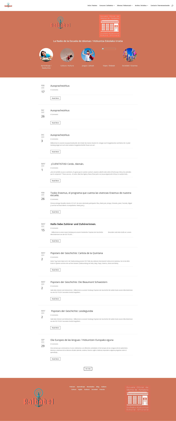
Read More (55, 98)
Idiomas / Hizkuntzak (124, 5)
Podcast (72, 387)
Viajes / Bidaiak (109, 66)
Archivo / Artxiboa (140, 5)
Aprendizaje (81, 387)
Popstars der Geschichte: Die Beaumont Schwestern (78, 282)
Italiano (103, 387)
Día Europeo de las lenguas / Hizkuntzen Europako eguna (81, 340)
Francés (102, 389)
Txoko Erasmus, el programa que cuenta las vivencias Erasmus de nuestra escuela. (90, 194)
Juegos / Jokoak (88, 66)
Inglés (80, 389)
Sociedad (95, 389)
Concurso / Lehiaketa (106, 5)
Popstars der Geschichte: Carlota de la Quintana (76, 253)
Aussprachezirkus (59, 85)
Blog (97, 387)
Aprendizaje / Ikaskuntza (46, 67)
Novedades (90, 387)
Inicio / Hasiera (92, 5)
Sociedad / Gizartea (129, 66)
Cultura (73, 389)
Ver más (88, 369)
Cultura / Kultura (67, 66)
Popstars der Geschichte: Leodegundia (71, 311)
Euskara (87, 389)
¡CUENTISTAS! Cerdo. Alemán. (67, 164)
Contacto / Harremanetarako (160, 5)
